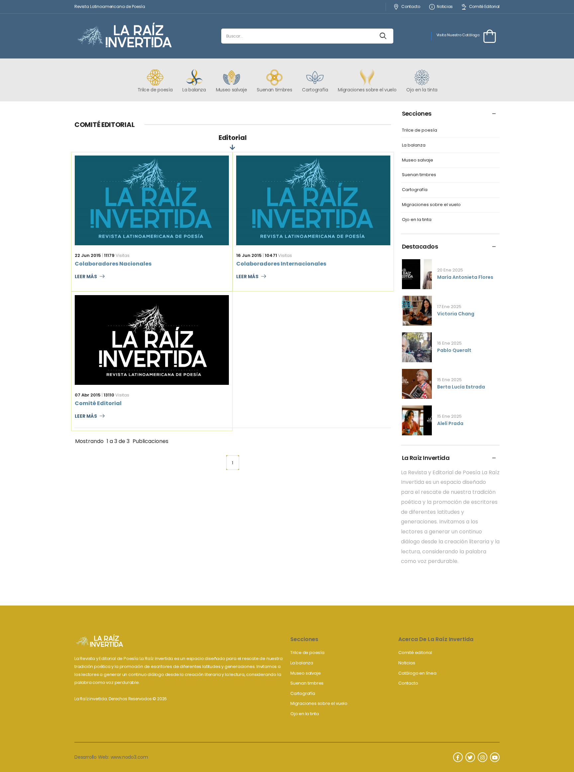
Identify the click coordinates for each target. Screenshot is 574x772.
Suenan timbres (419, 175)
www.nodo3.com (129, 757)
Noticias (445, 7)
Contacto (410, 7)
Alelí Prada (450, 423)
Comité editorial (415, 652)
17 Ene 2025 (449, 306)
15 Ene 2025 (449, 380)
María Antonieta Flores (465, 277)
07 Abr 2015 (88, 395)
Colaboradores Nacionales (113, 264)
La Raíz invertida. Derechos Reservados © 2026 (120, 699)
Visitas (117, 255)
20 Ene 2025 (450, 270)
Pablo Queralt (454, 350)
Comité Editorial (484, 7)
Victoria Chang (455, 313)
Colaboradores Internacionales (281, 264)
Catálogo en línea (417, 673)
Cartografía (415, 190)
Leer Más (86, 277)
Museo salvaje (417, 160)
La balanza (414, 145)
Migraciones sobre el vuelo (431, 205)
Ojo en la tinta (416, 220)
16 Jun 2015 (249, 255)
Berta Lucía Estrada (461, 387)
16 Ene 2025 (449, 343)
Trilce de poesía (419, 130)
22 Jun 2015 (88, 255)
